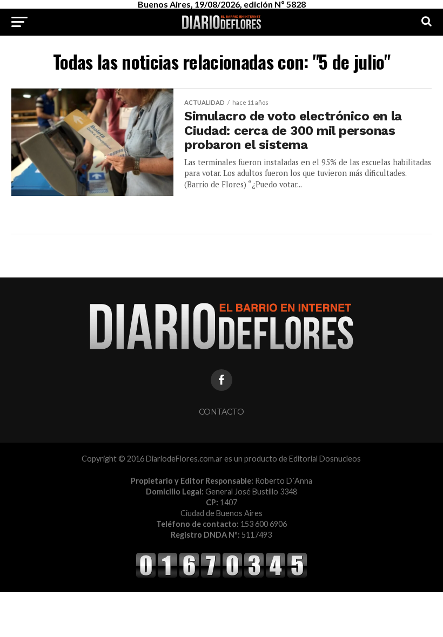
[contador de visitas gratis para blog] (221, 575)
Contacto (221, 412)
